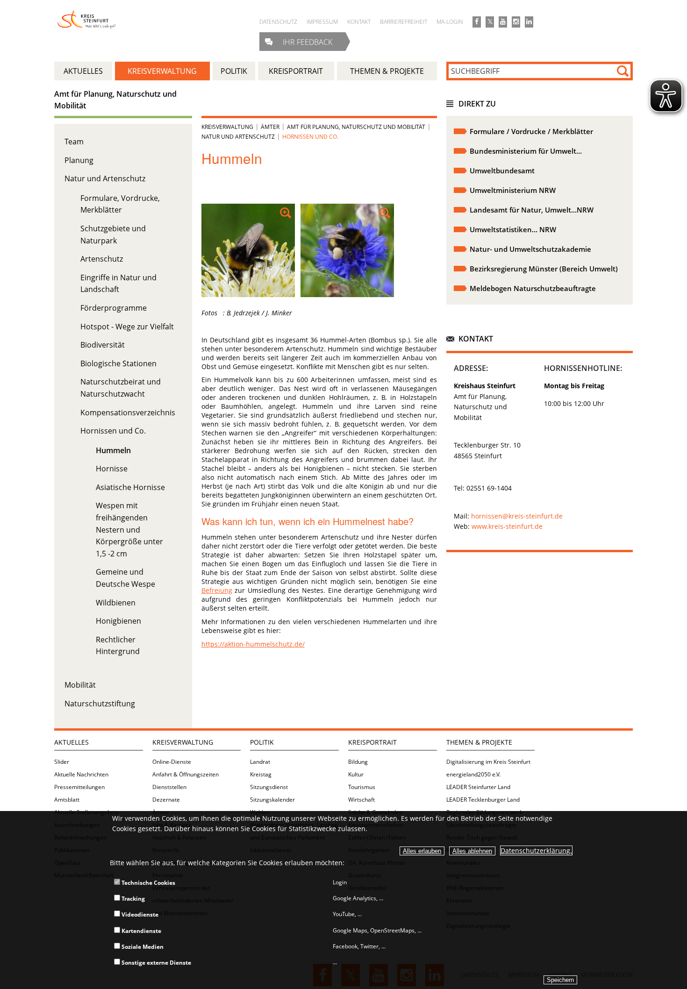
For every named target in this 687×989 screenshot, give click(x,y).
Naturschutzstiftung (99, 703)
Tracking (132, 899)
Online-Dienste (171, 762)
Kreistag (261, 774)
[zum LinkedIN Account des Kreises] (529, 22)
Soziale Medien (142, 947)
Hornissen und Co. (113, 431)
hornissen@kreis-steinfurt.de (517, 516)
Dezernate (166, 800)
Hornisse (112, 468)
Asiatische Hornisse (130, 487)
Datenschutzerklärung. (536, 850)
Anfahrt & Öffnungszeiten (185, 774)
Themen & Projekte (479, 742)
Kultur (356, 774)
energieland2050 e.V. (473, 774)
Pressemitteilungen (79, 787)
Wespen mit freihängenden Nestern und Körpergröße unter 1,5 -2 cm (129, 529)
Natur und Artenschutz (104, 178)
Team (74, 141)
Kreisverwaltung (227, 127)
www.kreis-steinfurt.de (507, 526)
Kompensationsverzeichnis (127, 412)
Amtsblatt (66, 800)
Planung (78, 160)
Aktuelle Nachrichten (81, 774)
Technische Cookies (147, 883)
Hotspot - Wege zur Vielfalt (127, 326)
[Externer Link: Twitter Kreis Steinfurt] (490, 22)
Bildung (358, 762)
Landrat (260, 762)
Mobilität (80, 685)
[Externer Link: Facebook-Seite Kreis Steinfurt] (476, 22)
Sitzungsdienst (269, 787)
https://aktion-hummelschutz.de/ (253, 644)
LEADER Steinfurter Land (478, 787)
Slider (61, 762)
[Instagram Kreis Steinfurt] (516, 22)
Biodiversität (102, 345)
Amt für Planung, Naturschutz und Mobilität (356, 127)
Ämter (270, 127)
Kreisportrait (372, 742)
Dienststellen (169, 787)
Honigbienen (118, 621)
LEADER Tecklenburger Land (483, 800)
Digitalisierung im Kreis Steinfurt (488, 762)
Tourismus (361, 787)
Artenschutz (101, 259)
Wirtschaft (361, 800)
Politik (262, 742)
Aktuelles (71, 742)
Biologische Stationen (118, 363)
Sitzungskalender (272, 800)
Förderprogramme (113, 308)
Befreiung (216, 590)
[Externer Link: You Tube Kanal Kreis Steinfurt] (503, 22)
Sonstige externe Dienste (155, 963)
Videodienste (139, 914)
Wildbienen (116, 603)
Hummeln (113, 450)
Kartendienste (140, 931)
